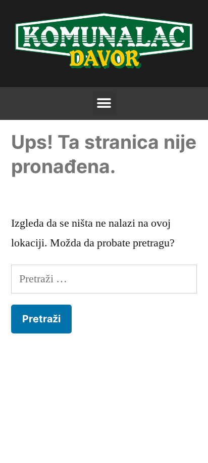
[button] (104, 103)
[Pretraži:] (104, 279)
